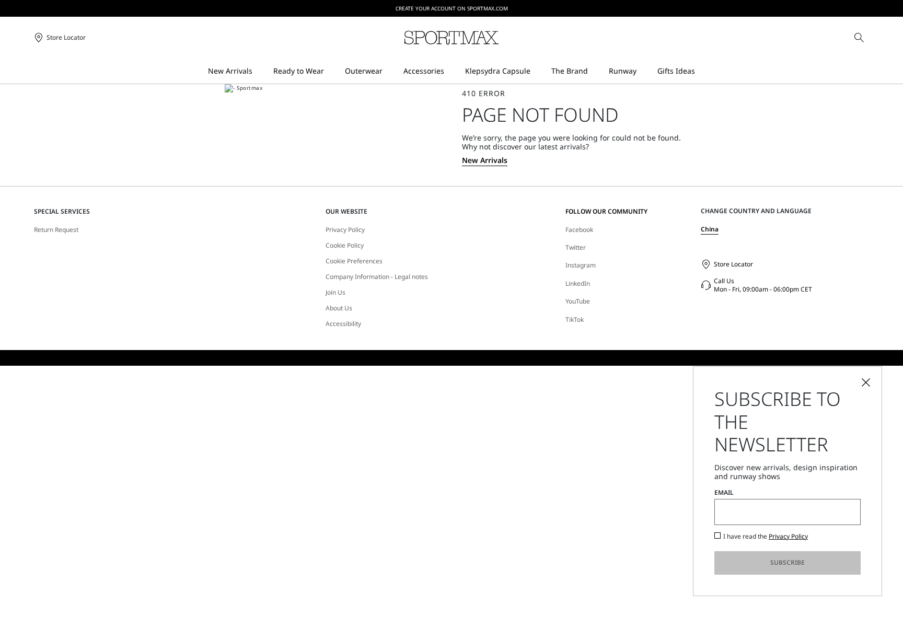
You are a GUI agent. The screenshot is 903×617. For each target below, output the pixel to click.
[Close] (866, 382)
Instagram (580, 265)
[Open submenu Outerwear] (389, 71)
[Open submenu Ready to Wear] (330, 71)
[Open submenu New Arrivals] (259, 71)
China (710, 229)
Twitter (575, 247)
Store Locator (733, 264)
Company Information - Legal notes (377, 277)
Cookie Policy (345, 245)
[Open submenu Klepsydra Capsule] (537, 71)
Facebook (579, 229)
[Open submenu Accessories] (451, 71)
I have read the (765, 536)
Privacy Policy (345, 230)
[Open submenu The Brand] (594, 71)
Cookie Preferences (354, 261)
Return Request (56, 230)
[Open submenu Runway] (643, 71)
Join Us (335, 292)
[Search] (859, 37)
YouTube (577, 301)
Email (724, 492)
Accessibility (343, 324)
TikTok (574, 319)
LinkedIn (577, 283)
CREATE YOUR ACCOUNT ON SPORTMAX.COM (452, 8)
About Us (339, 308)
